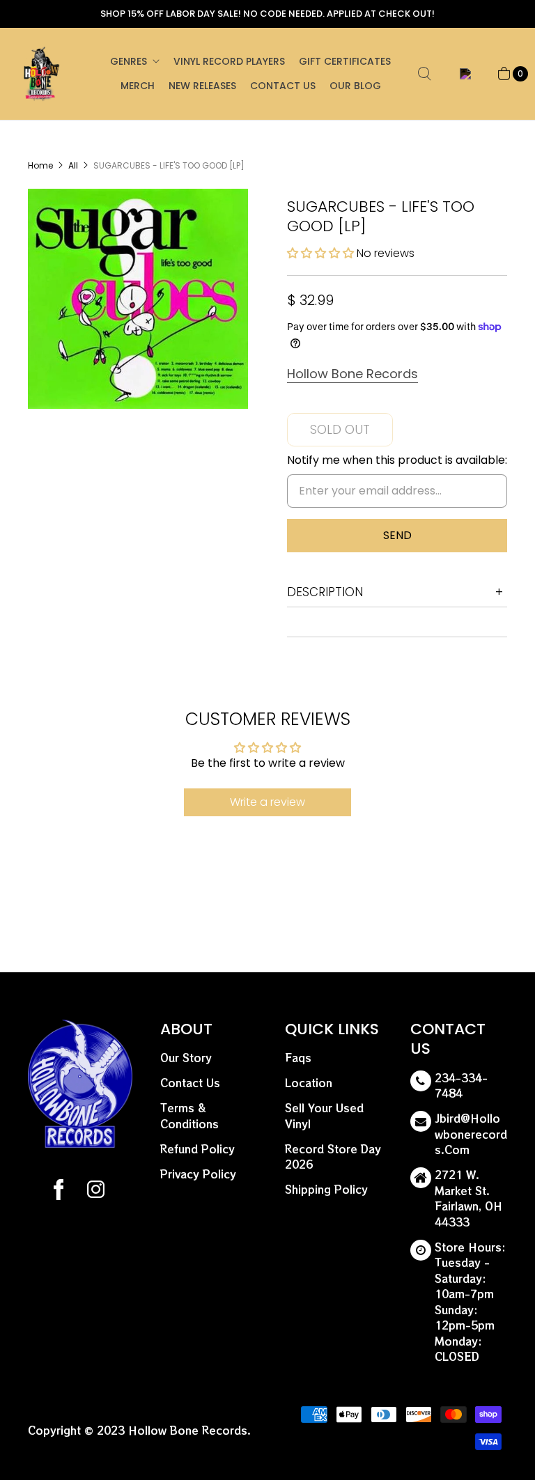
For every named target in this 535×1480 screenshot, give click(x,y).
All (73, 165)
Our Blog (355, 86)
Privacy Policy (198, 1174)
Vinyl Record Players (229, 61)
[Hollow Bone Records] (42, 74)
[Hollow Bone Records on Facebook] (58, 1192)
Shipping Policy (326, 1189)
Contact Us (283, 86)
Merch (138, 86)
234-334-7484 (461, 1085)
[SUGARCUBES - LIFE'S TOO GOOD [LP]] (138, 299)
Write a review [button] (267, 802)
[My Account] (463, 74)
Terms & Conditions (189, 1115)
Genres (128, 61)
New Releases (202, 86)
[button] (322, 253)
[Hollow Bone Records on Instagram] (95, 1191)
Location (308, 1082)
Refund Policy (197, 1149)
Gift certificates (345, 61)
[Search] (424, 74)
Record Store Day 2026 (333, 1157)
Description (325, 592)
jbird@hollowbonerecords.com (471, 1134)
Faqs (298, 1057)
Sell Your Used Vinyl (324, 1115)
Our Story (186, 1057)
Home (40, 165)
